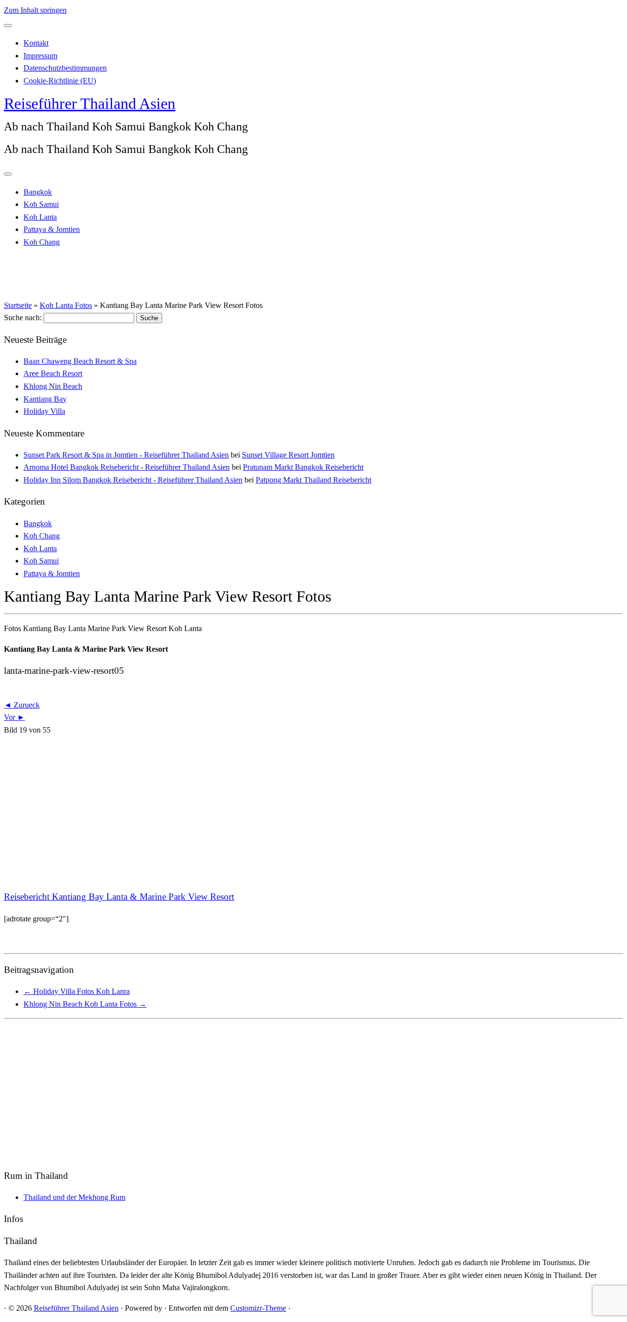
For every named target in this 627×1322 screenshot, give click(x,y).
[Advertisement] (298, 813)
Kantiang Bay (45, 399)
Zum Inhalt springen (35, 10)
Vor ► (14, 717)
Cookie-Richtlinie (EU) (60, 80)
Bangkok (38, 192)
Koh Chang (42, 242)
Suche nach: (23, 317)
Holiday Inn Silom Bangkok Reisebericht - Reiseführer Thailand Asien (133, 480)
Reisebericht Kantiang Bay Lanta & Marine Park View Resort (119, 896)
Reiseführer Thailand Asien (89, 103)
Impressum (40, 55)
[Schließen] (8, 25)
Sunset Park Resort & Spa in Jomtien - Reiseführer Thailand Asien (126, 455)
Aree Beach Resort (53, 373)
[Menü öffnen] (8, 174)
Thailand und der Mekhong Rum (74, 1197)
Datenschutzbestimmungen (65, 68)
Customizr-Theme (258, 1308)
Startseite (18, 305)
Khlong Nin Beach (53, 386)
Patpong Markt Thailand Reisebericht (313, 480)
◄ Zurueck (22, 705)
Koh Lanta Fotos (66, 305)
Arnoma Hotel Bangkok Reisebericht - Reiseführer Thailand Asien (127, 467)
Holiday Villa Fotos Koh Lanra (77, 991)
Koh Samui (41, 204)
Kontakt (36, 43)
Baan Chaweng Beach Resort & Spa (80, 361)
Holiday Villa (44, 411)
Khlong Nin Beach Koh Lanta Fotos (85, 1004)
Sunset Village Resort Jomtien (288, 455)
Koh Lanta (40, 217)
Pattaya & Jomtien (52, 229)
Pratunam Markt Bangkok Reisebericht (303, 467)
